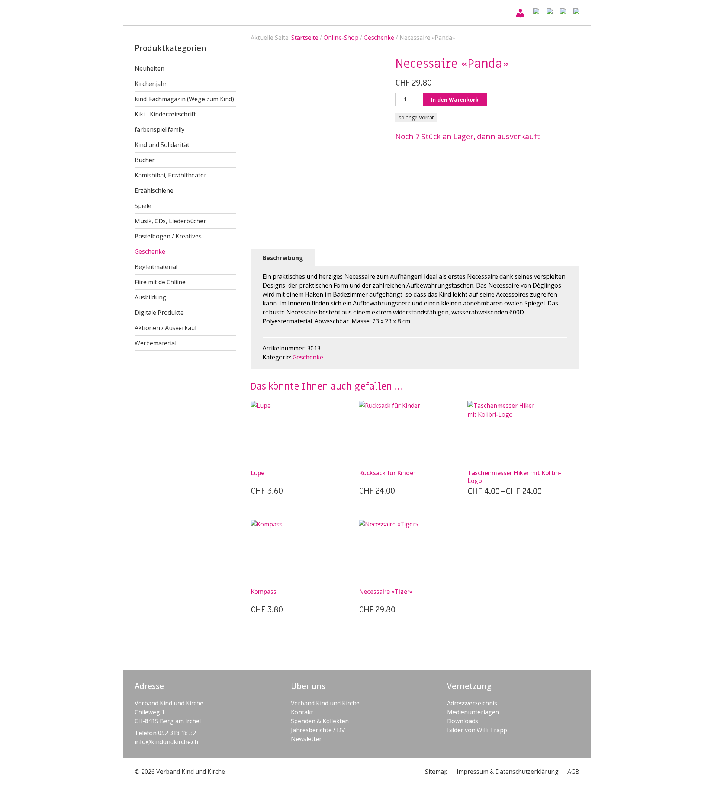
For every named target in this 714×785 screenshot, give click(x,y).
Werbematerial (155, 343)
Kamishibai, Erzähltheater (170, 175)
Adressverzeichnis (472, 703)
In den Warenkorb (455, 99)
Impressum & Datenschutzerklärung (508, 772)
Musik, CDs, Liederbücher (170, 221)
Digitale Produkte (159, 312)
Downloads (462, 721)
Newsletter (306, 739)
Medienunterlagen (473, 712)
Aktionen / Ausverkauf (166, 328)
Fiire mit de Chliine (160, 282)
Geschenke (150, 251)
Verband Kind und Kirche (325, 703)
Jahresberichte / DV (318, 730)
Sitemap (436, 772)
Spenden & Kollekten (320, 721)
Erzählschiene (154, 190)
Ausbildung (150, 297)
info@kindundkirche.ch (166, 742)
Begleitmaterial (156, 267)
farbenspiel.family (159, 129)
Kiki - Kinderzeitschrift (165, 114)
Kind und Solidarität (162, 145)
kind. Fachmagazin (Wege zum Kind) (184, 99)
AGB (573, 772)
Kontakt (302, 712)
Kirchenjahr (151, 84)
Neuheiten (149, 68)
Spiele (143, 206)
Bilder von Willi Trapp (477, 730)
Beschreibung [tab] (283, 258)
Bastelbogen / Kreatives (168, 236)
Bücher (145, 160)
